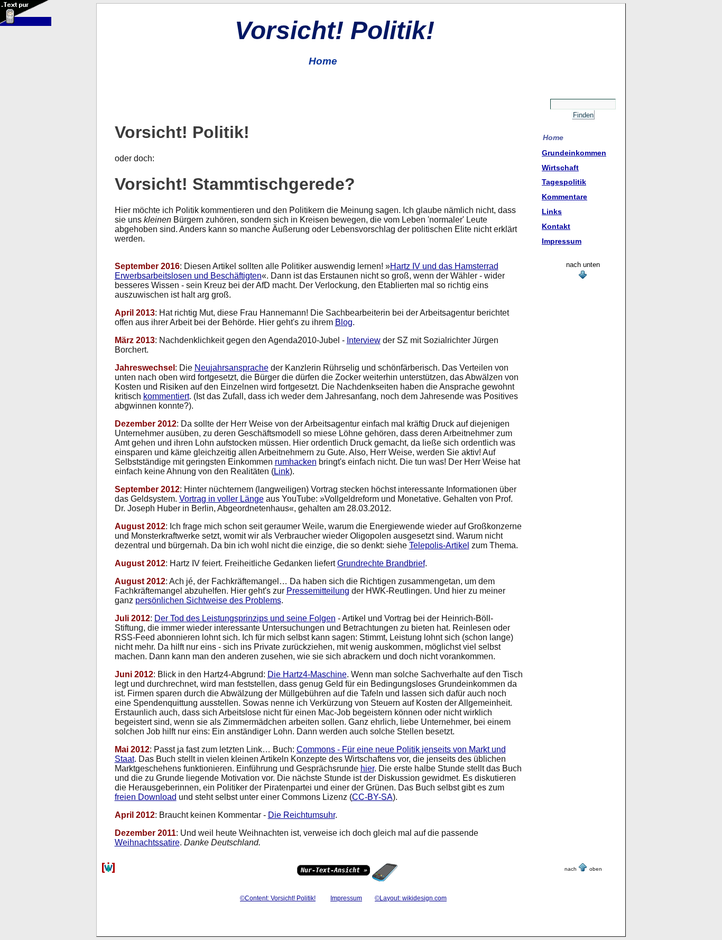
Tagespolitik (564, 182)
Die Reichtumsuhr (301, 814)
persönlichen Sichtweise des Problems (208, 600)
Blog (344, 322)
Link (282, 471)
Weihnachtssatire (147, 842)
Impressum (561, 241)
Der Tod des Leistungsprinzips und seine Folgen (245, 618)
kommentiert (166, 396)
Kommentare (564, 196)
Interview (364, 340)
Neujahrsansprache (232, 367)
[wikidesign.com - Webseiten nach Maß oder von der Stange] (108, 871)
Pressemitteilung (317, 590)
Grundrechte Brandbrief (381, 563)
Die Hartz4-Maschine (307, 674)
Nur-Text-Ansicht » (334, 870)
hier (367, 768)
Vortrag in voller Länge (221, 498)
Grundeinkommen (574, 153)
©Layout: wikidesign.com (411, 898)
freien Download (146, 796)
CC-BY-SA (372, 796)
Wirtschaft (560, 167)
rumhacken (296, 461)
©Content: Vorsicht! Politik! (278, 898)
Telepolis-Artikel (439, 545)
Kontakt (556, 226)
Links (552, 211)
